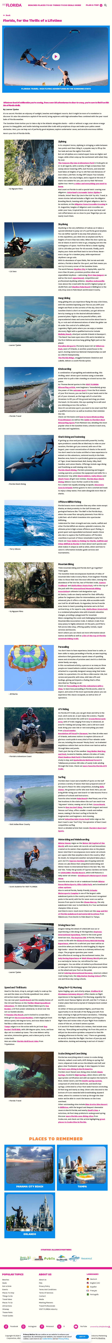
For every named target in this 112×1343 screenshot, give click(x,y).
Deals (71, 5)
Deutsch (93, 1279)
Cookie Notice (47, 1339)
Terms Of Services (46, 1293)
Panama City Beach (14, 1015)
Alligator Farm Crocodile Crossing (89, 204)
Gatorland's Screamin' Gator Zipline (83, 193)
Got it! (82, 1337)
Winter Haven (64, 843)
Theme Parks (7, 1313)
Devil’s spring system (92, 1081)
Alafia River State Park (82, 586)
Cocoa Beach (99, 804)
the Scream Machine (24, 1018)
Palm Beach (82, 799)
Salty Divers (97, 476)
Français (93, 1291)
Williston (64, 1107)
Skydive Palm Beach (81, 287)
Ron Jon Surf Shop (74, 807)
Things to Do (60, 5)
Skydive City (79, 269)
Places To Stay (8, 1293)
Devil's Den (93, 1110)
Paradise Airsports (67, 346)
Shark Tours (63, 479)
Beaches (32, 5)
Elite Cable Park (84, 885)
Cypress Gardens (77, 861)
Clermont (83, 734)
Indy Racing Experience (68, 958)
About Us (42, 1280)
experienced (78, 278)
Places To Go (45, 5)
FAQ (40, 1283)
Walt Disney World (90, 958)
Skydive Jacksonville (95, 281)
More (78, 5)
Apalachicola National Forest (86, 760)
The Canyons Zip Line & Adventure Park (76, 163)
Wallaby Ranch (64, 334)
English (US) (95, 1283)
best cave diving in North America (76, 1069)
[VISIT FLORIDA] (12, 5)
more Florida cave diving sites (79, 1116)
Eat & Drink (6, 1286)
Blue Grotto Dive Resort (96, 1104)
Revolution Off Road (67, 734)
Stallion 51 (96, 991)
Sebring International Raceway (78, 973)
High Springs (80, 1075)
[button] (94, 5)
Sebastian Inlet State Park (77, 819)
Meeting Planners (46, 1303)
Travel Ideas (7, 1299)
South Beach (25, 1000)
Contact (42, 1296)
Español (93, 1287)
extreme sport (80, 390)
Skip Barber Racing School (89, 976)
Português (94, 1294)
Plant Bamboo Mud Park (69, 757)
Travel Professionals (47, 1306)
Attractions (7, 1306)
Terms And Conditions (47, 1290)
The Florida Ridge (66, 358)
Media (41, 1299)
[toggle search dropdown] (105, 5)
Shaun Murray (90, 902)
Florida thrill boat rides (28, 1041)
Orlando (29, 1234)
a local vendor (69, 731)
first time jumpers (96, 275)
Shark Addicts (84, 476)
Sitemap (5, 1309)
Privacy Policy (44, 1286)
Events (5, 1290)
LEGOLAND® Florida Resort (73, 873)
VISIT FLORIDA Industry (48, 1309)
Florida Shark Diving (67, 470)
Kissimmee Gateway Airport (71, 994)
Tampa (7, 1027)
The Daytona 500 (78, 938)
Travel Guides (7, 1316)
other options (64, 887)
